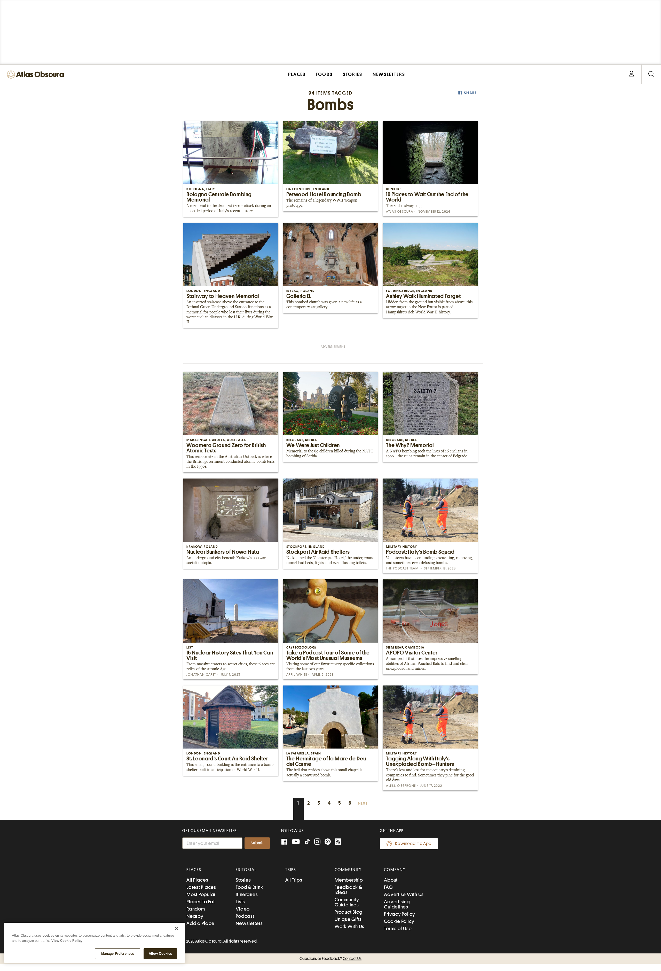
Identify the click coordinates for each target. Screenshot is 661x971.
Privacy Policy (399, 914)
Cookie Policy (399, 921)
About (391, 879)
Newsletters (249, 923)
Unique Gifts (348, 919)
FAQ (388, 887)
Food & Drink (249, 887)
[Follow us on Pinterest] (328, 842)
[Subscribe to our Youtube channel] (296, 842)
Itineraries (247, 894)
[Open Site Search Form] (651, 74)
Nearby (194, 916)
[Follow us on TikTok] (307, 843)
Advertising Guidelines (397, 904)
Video (243, 908)
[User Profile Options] (631, 74)
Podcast (245, 916)
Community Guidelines (347, 902)
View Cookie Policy (66, 941)
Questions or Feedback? (330, 959)
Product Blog (349, 912)
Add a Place (200, 923)
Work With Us (349, 926)
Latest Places (201, 887)
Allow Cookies (160, 953)
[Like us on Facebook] (284, 842)
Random (195, 908)
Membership (349, 879)
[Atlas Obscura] (36, 75)
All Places (197, 879)
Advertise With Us (404, 894)
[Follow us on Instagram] (317, 842)
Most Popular (201, 894)
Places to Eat (200, 901)
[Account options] (631, 74)
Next (363, 803)
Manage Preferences (117, 953)
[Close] (176, 928)
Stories (243, 879)
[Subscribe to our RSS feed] (338, 842)
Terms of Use (398, 928)
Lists (240, 901)
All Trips (293, 879)
